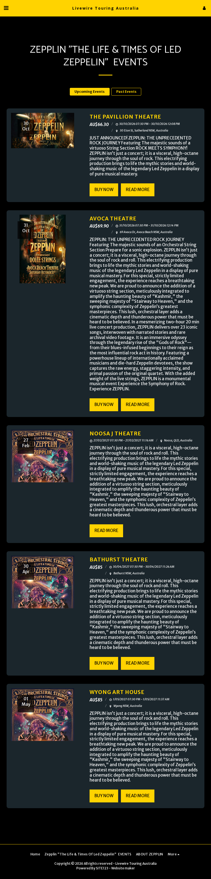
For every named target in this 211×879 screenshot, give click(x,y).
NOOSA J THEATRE (115, 433)
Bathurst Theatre (119, 559)
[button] (6, 7)
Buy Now (104, 189)
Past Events (126, 91)
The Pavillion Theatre (125, 117)
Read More (138, 189)
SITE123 (102, 868)
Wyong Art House (117, 692)
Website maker (123, 868)
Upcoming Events (89, 91)
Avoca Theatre (113, 218)
